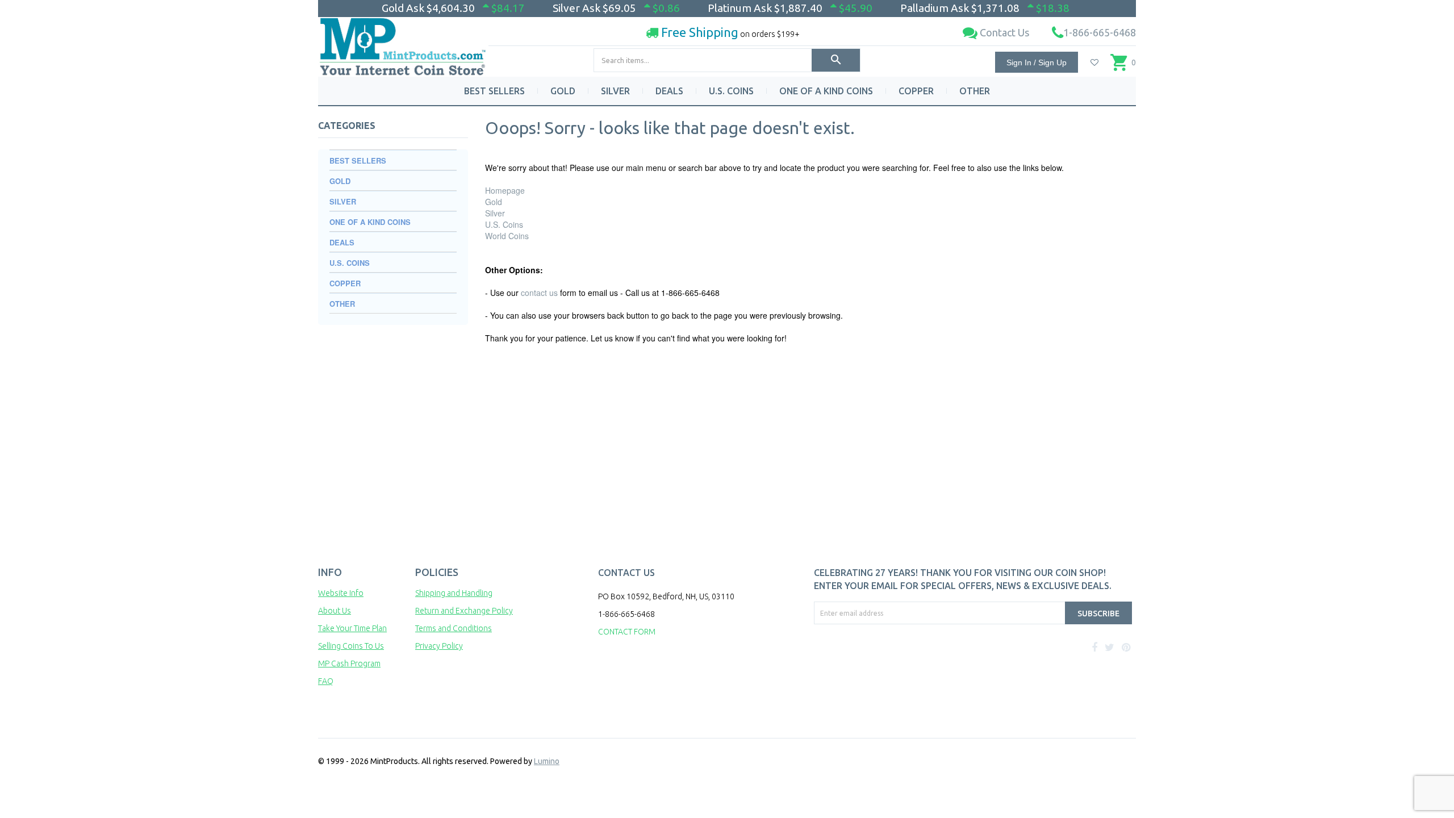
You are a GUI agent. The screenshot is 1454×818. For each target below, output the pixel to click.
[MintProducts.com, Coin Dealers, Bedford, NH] (878, 666)
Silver (495, 213)
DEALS (669, 91)
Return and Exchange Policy (464, 610)
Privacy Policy (439, 645)
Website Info (341, 593)
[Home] (403, 42)
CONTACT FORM (626, 631)
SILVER (615, 91)
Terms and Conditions (453, 628)
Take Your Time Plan (352, 628)
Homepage (505, 190)
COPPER (916, 91)
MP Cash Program (349, 663)
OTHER (974, 91)
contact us (539, 292)
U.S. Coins (504, 224)
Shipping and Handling (453, 593)
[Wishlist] (1094, 62)
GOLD (562, 91)
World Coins (507, 235)
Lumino (546, 761)
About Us (334, 610)
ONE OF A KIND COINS (826, 91)
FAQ (325, 681)
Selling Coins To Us (351, 645)
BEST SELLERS (494, 91)
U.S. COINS (731, 91)
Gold (493, 201)
